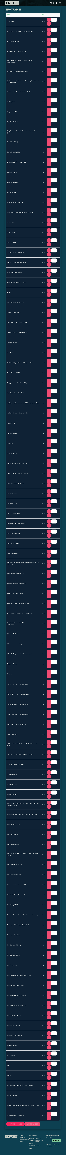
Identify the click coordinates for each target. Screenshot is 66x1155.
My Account (44, 3)
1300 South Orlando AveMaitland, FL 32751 (36, 1141)
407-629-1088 (37, 1138)
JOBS (21, 1141)
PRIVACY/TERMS (24, 1139)
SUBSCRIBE (56, 1140)
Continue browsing (15, 1124)
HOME (21, 1135)
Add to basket (32, 1124)
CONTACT (22, 1137)
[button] (60, 3)
